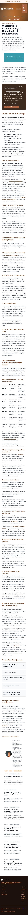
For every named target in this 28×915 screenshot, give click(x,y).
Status (22, 901)
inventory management (8, 23)
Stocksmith (16, 645)
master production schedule (11, 255)
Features (5, 16)
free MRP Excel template (10, 439)
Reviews (11, 16)
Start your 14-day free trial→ (11, 106)
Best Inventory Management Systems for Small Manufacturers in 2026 (12, 828)
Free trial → (16, 19)
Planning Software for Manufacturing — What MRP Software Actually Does (12, 846)
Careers (22, 894)
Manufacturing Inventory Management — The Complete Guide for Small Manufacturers (13, 863)
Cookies (13, 911)
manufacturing (12, 789)
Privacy (5, 911)
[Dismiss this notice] (26, 1)
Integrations (17, 16)
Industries (3, 892)
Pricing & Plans (24, 889)
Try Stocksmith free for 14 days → (10, 736)
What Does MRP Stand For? (15, 181)
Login (18, 9)
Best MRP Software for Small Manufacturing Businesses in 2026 (12, 794)
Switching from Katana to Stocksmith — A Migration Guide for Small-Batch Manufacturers (13, 811)
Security (9, 911)
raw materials (21, 454)
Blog (22, 900)
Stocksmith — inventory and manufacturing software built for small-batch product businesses (13, 92)
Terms (2, 911)
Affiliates (23, 896)
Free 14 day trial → (24, 9)
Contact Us (23, 898)
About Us (23, 892)
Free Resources (4, 894)
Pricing (23, 16)
